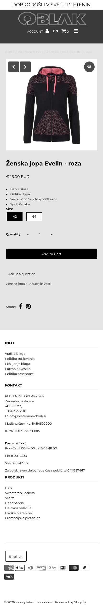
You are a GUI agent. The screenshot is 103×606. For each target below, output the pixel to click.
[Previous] (13, 66)
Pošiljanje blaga (17, 364)
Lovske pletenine (18, 513)
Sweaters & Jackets (19, 493)
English (16, 556)
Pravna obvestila (18, 369)
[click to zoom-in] (89, 66)
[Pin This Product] (28, 307)
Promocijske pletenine (22, 518)
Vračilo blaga (15, 353)
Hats (8, 488)
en (55, 31)
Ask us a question (21, 274)
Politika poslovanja (20, 359)
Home (10, 52)
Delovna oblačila (18, 508)
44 (34, 216)
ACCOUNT (35, 31)
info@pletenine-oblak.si (27, 416)
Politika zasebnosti (19, 374)
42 (15, 216)
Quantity (13, 234)
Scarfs (9, 498)
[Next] (25, 66)
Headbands (14, 503)
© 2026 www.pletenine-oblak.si (28, 602)
